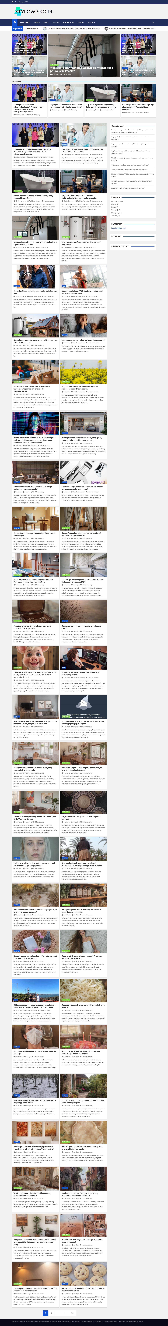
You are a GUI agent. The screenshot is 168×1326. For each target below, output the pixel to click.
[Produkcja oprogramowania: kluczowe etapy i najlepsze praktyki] (83, 658)
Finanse (37, 22)
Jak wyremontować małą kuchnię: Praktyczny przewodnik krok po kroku (33, 769)
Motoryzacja (68, 22)
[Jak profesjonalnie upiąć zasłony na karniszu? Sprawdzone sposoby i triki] (83, 519)
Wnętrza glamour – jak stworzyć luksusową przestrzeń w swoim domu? (32, 1194)
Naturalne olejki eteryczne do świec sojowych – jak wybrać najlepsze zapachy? (35, 910)
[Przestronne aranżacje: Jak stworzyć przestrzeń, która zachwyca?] (83, 1225)
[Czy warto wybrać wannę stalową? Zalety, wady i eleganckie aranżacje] (35, 181)
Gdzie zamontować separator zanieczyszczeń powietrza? (130, 165)
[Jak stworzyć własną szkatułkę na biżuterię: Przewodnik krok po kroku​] (35, 611)
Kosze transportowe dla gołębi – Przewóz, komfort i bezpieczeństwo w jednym (35, 957)
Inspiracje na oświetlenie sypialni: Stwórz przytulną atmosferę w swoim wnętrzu (35, 1289)
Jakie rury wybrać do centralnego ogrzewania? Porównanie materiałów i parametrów (33, 580)
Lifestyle (55, 22)
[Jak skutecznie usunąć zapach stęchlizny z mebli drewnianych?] (35, 519)
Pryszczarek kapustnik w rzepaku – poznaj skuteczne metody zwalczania (80, 387)
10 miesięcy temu (20, 75)
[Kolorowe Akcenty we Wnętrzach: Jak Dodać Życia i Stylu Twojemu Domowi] (35, 802)
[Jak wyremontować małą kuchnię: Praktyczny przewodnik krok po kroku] (35, 753)
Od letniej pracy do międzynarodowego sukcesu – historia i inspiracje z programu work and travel (35, 1006)
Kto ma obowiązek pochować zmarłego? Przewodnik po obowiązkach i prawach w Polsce (82, 864)
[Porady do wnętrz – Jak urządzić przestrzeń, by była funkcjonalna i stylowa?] (83, 753)
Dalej (72, 1313)
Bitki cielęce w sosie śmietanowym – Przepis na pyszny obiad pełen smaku (82, 1148)
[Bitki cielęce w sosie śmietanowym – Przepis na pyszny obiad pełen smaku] (83, 1132)
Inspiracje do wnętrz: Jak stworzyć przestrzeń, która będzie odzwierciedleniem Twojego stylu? (34, 1148)
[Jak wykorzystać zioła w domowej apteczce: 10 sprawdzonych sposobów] (83, 895)
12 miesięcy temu (68, 247)
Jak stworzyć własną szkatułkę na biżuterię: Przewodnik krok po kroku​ (32, 627)
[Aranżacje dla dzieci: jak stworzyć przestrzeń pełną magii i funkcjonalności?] (83, 1037)
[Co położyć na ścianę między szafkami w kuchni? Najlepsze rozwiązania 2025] (83, 565)
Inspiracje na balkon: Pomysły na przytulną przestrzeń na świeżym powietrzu (80, 1194)
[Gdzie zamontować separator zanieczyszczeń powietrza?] (83, 228)
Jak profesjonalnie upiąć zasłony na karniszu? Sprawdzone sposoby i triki (81, 534)
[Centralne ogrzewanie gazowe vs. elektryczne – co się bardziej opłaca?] (35, 325)
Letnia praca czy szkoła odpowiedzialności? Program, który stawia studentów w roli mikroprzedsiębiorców (28, 46)
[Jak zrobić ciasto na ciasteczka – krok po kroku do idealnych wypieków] (83, 1274)
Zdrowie (80, 22)
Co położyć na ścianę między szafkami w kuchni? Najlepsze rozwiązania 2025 (83, 580)
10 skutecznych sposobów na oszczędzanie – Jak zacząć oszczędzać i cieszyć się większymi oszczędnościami (35, 674)
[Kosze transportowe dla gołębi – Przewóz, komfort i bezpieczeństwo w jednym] (35, 941)
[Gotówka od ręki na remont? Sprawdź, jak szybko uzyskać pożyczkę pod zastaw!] (83, 472)
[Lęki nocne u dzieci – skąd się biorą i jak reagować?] (83, 325)
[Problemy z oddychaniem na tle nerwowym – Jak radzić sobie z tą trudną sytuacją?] (35, 849)
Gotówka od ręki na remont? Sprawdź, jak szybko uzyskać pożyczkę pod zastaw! (82, 488)
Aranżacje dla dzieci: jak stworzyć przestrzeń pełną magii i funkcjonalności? (81, 1052)
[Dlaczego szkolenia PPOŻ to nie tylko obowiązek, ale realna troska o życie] (83, 277)
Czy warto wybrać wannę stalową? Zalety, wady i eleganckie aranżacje (101, 105)
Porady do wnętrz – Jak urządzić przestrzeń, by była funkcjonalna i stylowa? (82, 769)
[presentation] (49, 56)
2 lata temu (18, 915)
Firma (46, 22)
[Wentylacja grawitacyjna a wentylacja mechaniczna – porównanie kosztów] (35, 228)
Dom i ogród (25, 22)
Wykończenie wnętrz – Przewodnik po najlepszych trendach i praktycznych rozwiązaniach (35, 722)
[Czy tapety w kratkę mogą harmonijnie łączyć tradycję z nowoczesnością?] (35, 472)
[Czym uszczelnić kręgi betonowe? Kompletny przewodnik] (83, 802)
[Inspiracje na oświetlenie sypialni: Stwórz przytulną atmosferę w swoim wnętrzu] (35, 1274)
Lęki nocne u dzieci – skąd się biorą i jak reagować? (83, 340)
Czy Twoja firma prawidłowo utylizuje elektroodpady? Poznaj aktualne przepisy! (138, 106)
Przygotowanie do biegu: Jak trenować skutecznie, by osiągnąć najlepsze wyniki (83, 722)
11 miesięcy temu (20, 247)
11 (64, 1313)
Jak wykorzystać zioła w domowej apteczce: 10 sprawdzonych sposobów (82, 910)
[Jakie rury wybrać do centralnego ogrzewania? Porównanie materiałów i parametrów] (35, 565)
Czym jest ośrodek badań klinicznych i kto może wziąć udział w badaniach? (30, 71)
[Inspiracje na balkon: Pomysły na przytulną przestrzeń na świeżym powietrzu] (83, 1179)
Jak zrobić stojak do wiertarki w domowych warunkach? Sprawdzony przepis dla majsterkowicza (32, 388)
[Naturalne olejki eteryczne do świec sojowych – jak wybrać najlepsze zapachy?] (35, 895)
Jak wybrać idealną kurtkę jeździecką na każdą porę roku (129, 169)
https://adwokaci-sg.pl (118, 228)
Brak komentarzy (48, 157)
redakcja (64, 74)
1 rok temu (55, 74)
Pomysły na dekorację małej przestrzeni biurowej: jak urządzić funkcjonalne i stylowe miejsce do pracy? (35, 1241)
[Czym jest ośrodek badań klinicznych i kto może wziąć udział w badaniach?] (83, 135)
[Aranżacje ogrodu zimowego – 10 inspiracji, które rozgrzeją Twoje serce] (35, 1086)
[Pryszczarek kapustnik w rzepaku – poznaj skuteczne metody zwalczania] (83, 372)
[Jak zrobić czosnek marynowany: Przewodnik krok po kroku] (83, 990)
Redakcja (91, 22)
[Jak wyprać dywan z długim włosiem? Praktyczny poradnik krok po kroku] (83, 941)
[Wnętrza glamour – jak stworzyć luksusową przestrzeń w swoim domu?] (35, 1179)
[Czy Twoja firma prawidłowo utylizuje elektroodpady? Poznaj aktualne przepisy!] (83, 181)
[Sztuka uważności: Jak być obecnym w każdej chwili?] (83, 611)
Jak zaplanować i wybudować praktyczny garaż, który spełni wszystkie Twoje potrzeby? (82, 439)
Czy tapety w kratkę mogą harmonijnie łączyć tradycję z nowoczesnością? (33, 488)
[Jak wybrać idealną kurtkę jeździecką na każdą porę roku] (35, 277)
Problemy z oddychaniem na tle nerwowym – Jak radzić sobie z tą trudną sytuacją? (34, 864)
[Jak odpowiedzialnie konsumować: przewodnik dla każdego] (35, 1037)
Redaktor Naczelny (34, 52)
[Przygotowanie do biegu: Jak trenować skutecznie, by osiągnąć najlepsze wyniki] (83, 707)
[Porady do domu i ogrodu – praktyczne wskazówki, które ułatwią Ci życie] (83, 1086)
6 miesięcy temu (20, 52)
